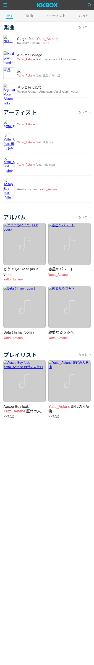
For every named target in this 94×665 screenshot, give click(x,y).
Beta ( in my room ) (18, 332)
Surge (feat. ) (38, 38)
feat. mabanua (36, 59)
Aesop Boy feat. (37, 189)
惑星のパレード (61, 269)
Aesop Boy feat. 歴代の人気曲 (23, 411)
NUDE (46, 43)
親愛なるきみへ (61, 332)
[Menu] (5, 5)
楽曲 (29, 15)
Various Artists (27, 91)
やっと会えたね (29, 87)
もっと (82, 27)
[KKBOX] (47, 5)
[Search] (89, 5)
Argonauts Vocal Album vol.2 (58, 91)
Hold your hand (67, 59)
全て (9, 15)
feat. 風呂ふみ (36, 75)
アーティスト (56, 15)
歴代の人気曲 (68, 409)
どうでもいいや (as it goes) (20, 271)
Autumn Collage (29, 54)
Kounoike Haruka (28, 43)
